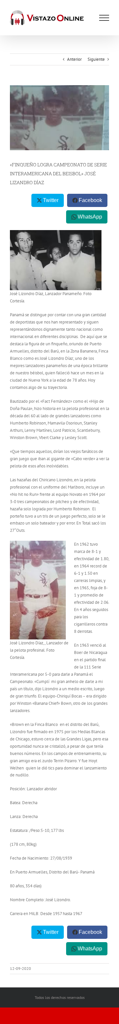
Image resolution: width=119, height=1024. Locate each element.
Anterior (74, 59)
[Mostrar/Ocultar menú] (104, 18)
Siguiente (96, 59)
